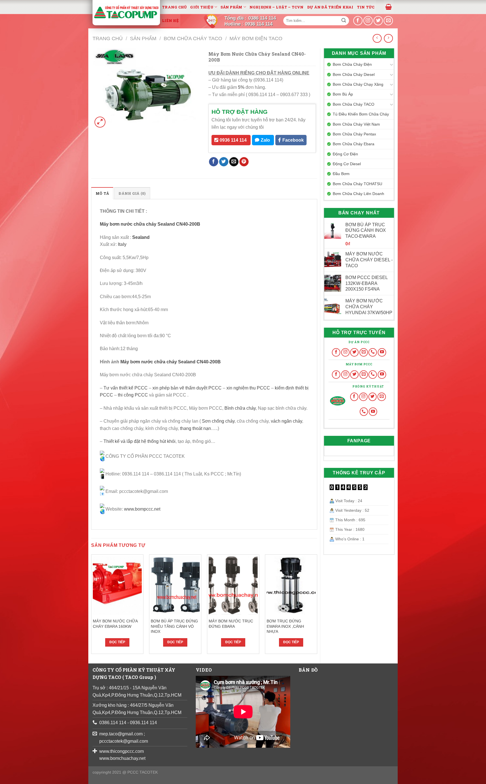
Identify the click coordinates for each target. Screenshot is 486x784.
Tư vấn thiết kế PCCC (126, 388)
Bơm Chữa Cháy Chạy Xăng (358, 84)
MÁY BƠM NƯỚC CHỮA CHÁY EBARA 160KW (115, 624)
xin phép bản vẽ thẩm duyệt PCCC (187, 388)
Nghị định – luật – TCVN (276, 7)
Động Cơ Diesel (347, 164)
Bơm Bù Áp (343, 94)
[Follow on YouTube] (382, 352)
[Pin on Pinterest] (244, 162)
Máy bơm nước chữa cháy (128, 224)
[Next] (317, 606)
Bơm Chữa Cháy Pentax (354, 134)
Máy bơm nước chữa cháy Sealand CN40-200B (170, 361)
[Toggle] (391, 64)
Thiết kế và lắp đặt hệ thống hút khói (140, 441)
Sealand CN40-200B (179, 224)
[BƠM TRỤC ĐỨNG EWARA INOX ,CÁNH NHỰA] (291, 585)
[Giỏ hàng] (388, 6)
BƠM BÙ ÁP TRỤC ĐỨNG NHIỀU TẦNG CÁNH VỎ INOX (174, 626)
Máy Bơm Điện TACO (256, 38)
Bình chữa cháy (240, 408)
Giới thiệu (201, 7)
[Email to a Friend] (233, 162)
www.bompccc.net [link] (142, 509)
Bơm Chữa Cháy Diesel (354, 74)
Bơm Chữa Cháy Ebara (353, 144)
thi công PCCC (133, 395)
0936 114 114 (233, 140)
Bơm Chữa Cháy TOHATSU (357, 184)
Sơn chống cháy (218, 421)
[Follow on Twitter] (354, 352)
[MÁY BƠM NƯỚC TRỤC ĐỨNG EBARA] (233, 585)
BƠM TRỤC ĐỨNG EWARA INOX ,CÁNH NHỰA (285, 626)
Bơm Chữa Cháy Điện (352, 64)
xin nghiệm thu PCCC (248, 388)
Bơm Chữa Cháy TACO (193, 38)
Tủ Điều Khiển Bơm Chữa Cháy (361, 114)
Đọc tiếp (117, 642)
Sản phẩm (231, 7)
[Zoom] (99, 122)
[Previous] (91, 606)
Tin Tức (366, 7)
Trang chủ (174, 7)
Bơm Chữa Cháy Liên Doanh (358, 193)
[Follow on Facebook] (336, 352)
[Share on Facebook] (213, 162)
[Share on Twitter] (223, 162)
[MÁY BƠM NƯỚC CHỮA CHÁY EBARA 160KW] (117, 585)
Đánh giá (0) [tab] (132, 193)
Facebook (293, 140)
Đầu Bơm (341, 173)
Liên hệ (170, 20)
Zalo (265, 140)
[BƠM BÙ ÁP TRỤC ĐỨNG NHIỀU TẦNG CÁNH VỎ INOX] (175, 585)
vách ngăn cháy (286, 421)
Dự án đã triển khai (330, 7)
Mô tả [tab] (102, 193)
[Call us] (372, 352)
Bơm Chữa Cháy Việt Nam (356, 124)
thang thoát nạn (195, 428)
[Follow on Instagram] (345, 352)
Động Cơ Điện (345, 154)
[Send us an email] (388, 20)
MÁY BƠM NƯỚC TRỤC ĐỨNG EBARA (231, 624)
